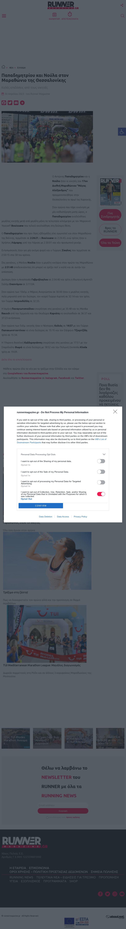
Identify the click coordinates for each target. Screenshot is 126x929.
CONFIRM (41, 506)
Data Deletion (45, 516)
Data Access (63, 516)
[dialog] (63, 464)
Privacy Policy (80, 516)
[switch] (101, 461)
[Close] (116, 413)
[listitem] (63, 454)
